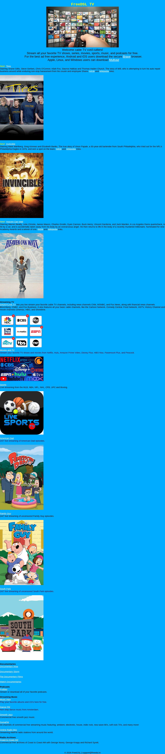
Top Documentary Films (11, 677)
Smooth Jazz (6, 714)
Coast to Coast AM (9, 740)
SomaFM (4, 722)
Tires (8, 66)
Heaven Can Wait (14, 222)
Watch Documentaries (10, 682)
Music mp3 (5, 699)
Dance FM (5, 707)
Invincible (10, 144)
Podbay (3, 689)
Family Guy (5, 513)
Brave (126, 56)
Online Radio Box (8, 730)
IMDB (92, 71)
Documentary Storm (9, 671)
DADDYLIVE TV (8, 304)
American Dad (7, 438)
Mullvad (114, 59)
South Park (5, 589)
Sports (3, 385)
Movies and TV (7, 350)
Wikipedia (104, 71)
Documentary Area (9, 666)
